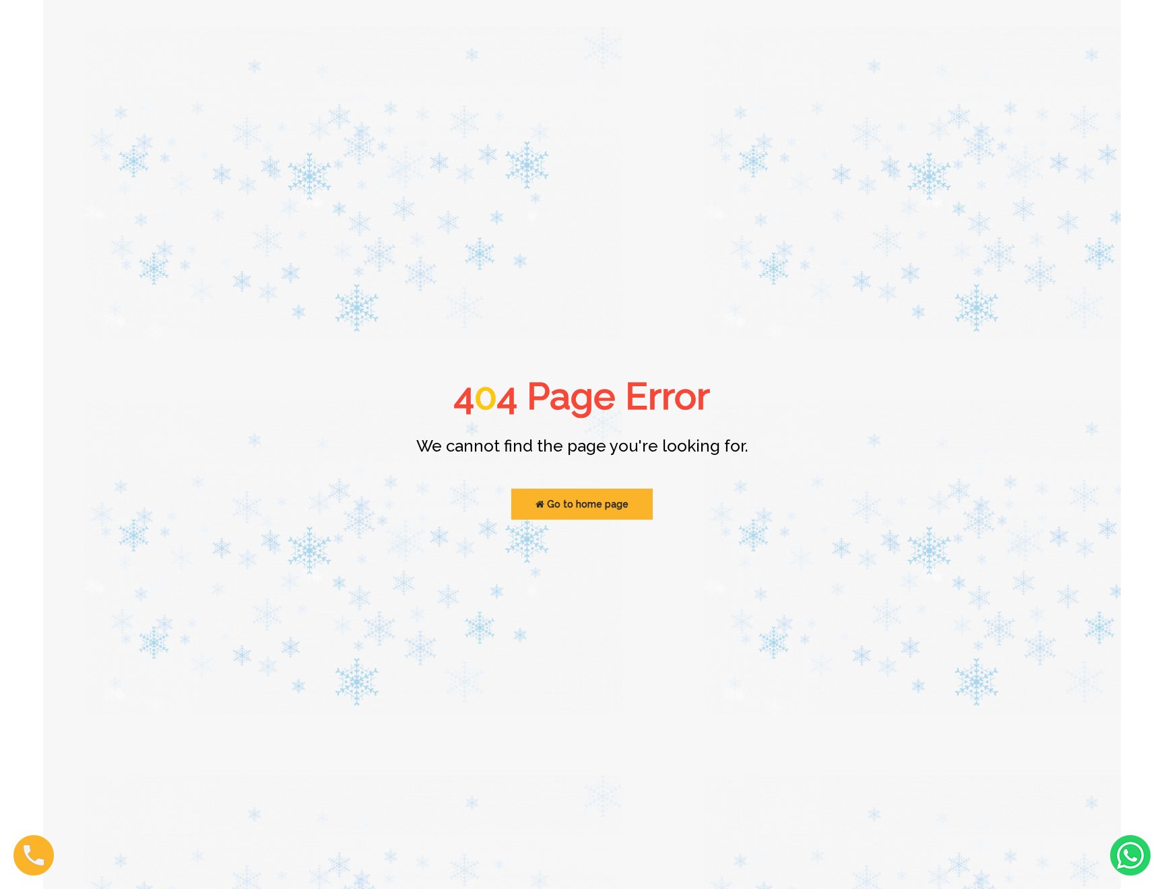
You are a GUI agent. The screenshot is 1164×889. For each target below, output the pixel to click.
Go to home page (586, 504)
